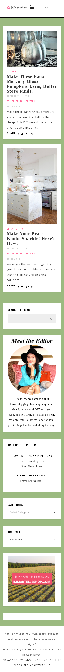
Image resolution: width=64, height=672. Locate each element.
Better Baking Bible (32, 480)
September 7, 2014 (18, 96)
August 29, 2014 (17, 248)
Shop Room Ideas (31, 466)
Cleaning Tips (15, 228)
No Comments (15, 106)
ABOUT (29, 659)
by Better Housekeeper (21, 101)
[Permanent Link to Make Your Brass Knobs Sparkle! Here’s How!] (32, 223)
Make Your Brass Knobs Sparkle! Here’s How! (31, 238)
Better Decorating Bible (32, 461)
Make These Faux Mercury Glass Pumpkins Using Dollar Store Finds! (32, 84)
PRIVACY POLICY (13, 659)
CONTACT (43, 659)
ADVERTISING (42, 665)
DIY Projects (15, 71)
